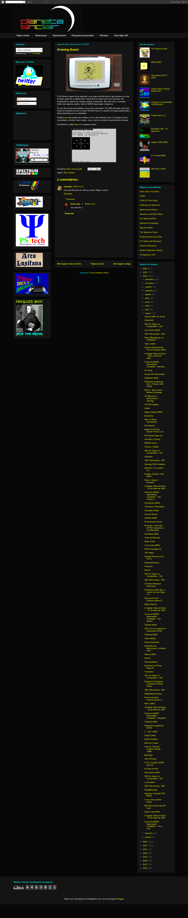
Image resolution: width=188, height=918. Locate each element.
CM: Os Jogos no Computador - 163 (154, 325)
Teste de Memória (152, 538)
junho (147, 302)
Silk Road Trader (158, 169)
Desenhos (149, 416)
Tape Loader (150, 344)
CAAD (142, 196)
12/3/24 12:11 (89, 204)
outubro (148, 287)
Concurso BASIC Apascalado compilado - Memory (154, 364)
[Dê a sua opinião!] (91, 169)
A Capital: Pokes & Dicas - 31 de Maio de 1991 (155, 487)
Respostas (70, 199)
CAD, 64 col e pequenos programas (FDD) (155, 629)
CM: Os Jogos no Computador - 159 (154, 777)
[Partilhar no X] (94, 169)
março (148, 313)
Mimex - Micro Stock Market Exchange (153, 391)
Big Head (148, 755)
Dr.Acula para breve (153, 522)
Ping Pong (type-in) (153, 549)
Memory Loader (151, 743)
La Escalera (150, 782)
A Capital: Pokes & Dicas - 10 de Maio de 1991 (155, 708)
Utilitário (71, 173)
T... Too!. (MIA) (151, 732)
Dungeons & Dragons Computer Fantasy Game (154, 683)
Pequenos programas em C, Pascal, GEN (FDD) (154, 383)
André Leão (75, 204)
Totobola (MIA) (151, 634)
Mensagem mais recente (69, 264)
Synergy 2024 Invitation (155, 464)
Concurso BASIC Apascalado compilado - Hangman (155, 715)
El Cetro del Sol (151, 769)
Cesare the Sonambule (155, 374)
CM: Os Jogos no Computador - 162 (154, 451)
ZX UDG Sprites (151, 404)
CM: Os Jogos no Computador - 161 (154, 575)
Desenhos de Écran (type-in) (153, 666)
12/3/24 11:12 (78, 187)
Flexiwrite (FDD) (152, 510)
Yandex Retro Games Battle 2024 (160, 90)
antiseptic (68, 187)
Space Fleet (150, 541)
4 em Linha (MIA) (152, 545)
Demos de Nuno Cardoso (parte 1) (153, 698)
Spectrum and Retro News (151, 214)
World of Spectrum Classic (151, 250)
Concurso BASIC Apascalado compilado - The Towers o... (153, 495)
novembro (149, 283)
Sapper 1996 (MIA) (159, 142)
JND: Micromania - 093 (155, 334)
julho (147, 298)
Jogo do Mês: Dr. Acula (155, 316)
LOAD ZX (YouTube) (149, 200)
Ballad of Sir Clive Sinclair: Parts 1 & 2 (154, 430)
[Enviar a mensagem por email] (89, 169)
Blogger (121, 899)
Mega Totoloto (151, 604)
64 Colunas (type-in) (153, 435)
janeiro (148, 837)
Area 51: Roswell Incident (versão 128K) (153, 749)
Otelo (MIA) (156, 62)
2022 (145, 845)
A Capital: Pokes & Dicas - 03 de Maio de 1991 (155, 816)
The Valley (149, 553)
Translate (36, 53)
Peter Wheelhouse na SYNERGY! (154, 339)
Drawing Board (151, 662)
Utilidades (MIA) (151, 378)
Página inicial (23, 35)
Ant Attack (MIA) (152, 534)
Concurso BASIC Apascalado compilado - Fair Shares (153, 617)
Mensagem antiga (122, 264)
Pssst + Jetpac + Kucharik (152, 481)
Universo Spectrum (148, 246)
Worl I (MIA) (150, 703)
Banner (148, 658)
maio (147, 306)
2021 (145, 849)
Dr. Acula (148, 370)
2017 (145, 864)
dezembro (149, 279)
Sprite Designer (151, 739)
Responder (68, 194)
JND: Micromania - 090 (155, 690)
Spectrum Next (146, 228)
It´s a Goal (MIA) (158, 155)
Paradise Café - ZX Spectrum (159, 130)
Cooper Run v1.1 (158, 115)
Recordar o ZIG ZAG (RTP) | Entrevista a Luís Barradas (154, 527)
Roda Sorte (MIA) (152, 772)
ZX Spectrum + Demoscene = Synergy (152, 398)
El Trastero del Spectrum (150, 241)
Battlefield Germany (153, 694)
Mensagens (24, 99)
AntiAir (147, 408)
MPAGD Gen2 (151, 443)
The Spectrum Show (148, 232)
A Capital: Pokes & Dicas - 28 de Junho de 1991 (155, 356)
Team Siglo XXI (121, 35)
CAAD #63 (149, 320)
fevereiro (149, 833)
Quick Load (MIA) (152, 812)
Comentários (25, 103)
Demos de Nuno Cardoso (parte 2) (153, 599)
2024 (65, 173)
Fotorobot (149, 672)
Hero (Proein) (150, 759)
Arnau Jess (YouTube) (149, 191)
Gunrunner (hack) (152, 330)
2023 (145, 842)
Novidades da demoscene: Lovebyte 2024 (155, 648)
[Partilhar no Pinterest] (99, 169)
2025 (145, 272)
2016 (145, 868)
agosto (148, 294)
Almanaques (41, 35)
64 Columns (150, 425)
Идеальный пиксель (149, 209)
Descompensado (152, 642)
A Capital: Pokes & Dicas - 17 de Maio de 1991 (155, 609)
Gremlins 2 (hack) (152, 439)
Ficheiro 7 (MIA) (152, 447)
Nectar (147, 570)
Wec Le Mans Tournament (151, 420)
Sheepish (149, 456)
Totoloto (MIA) (151, 625)
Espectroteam (59, 35)
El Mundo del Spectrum (150, 205)
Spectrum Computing (149, 223)
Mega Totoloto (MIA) (153, 412)
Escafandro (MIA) (152, 503)
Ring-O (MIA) (150, 654)
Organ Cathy (150, 735)
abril (147, 309)
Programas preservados (83, 35)
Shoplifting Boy (151, 790)
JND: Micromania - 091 (155, 580)
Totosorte (149, 566)
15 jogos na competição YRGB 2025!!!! (161, 103)
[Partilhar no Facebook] (96, 169)
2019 (145, 857)
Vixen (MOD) (150, 638)
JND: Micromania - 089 (155, 786)
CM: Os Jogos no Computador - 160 (154, 676)
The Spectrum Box (159, 49)
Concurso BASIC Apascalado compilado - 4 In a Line (153, 825)
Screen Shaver (151, 514)
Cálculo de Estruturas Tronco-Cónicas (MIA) (155, 348)
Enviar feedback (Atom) (99, 273)
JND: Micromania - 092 (155, 460)
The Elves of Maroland (154, 507)
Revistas (104, 35)
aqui (66, 117)
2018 (145, 861)
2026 (145, 268)
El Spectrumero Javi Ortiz (151, 237)
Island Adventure (152, 562)
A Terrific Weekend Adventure (153, 585)
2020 (145, 853)
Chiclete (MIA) (151, 518)
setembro (149, 291)
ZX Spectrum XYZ (147, 255)
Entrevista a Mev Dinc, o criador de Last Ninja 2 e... (155, 592)
